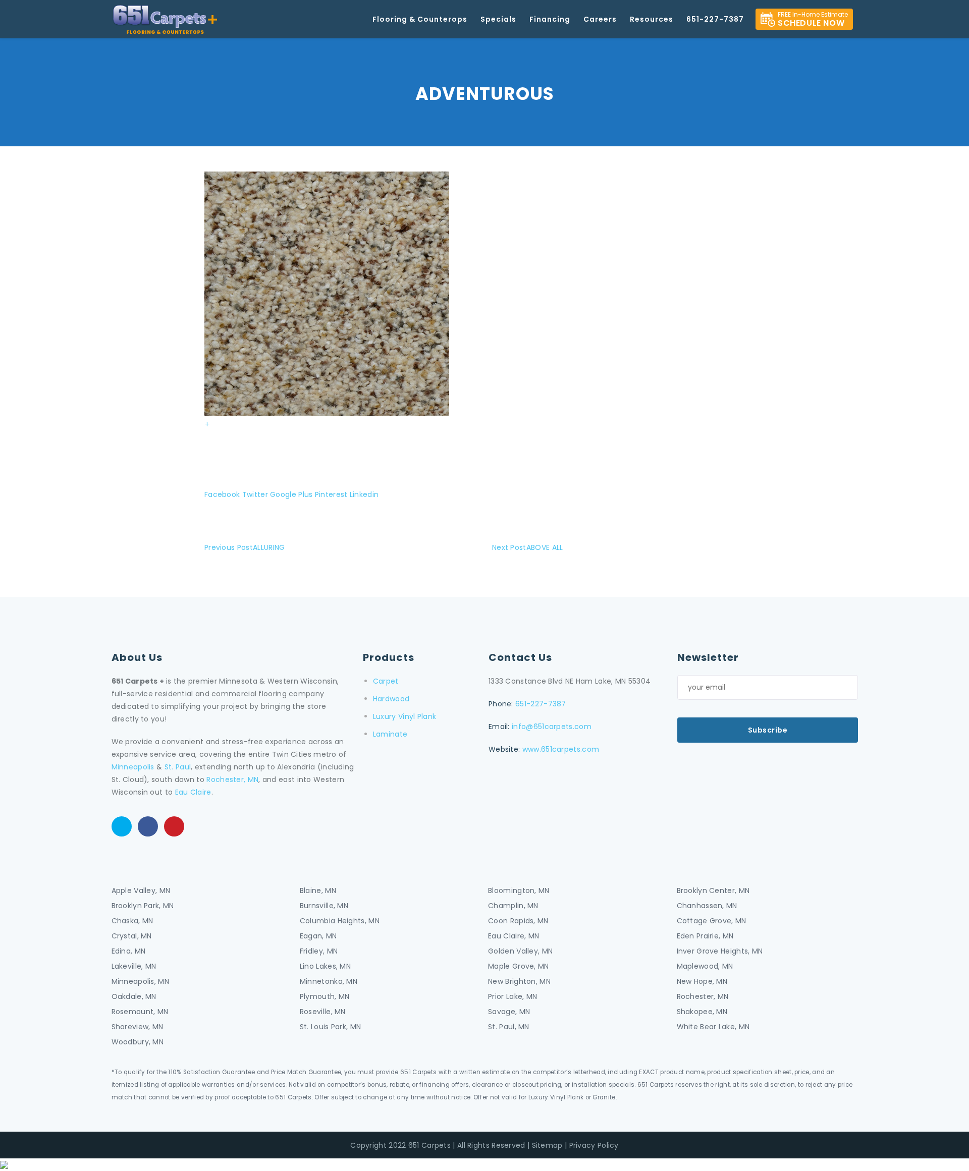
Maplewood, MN (705, 966)
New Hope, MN (702, 981)
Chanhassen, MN (707, 906)
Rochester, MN (232, 779)
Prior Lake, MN (512, 996)
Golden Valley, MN (520, 951)
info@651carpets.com (551, 726)
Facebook (222, 494)
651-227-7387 (540, 704)
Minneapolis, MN (141, 981)
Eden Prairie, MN (705, 936)
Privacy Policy (594, 1145)
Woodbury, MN (138, 1042)
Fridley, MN (319, 951)
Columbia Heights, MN (340, 921)
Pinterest (331, 494)
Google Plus (291, 494)
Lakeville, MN (134, 966)
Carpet (386, 681)
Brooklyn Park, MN (143, 906)
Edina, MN (129, 951)
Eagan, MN (318, 936)
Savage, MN (509, 1012)
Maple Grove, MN (518, 966)
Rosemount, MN (140, 1012)
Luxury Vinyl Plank (404, 716)
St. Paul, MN (508, 1027)
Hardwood (391, 699)
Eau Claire (193, 792)
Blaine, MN (318, 890)
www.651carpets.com (560, 749)
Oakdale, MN (134, 996)
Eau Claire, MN (513, 936)
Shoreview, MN (138, 1027)
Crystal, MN (132, 936)
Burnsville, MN (324, 906)
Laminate (390, 734)
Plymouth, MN (325, 996)
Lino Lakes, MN (325, 966)
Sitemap (547, 1145)
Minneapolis (133, 767)
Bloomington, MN (519, 890)
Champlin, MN (513, 906)
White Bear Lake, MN (713, 1027)
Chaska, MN (132, 921)
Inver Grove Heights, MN (720, 951)
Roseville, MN (323, 1012)
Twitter (255, 494)
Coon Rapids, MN (518, 921)
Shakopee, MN (702, 1012)
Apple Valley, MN (141, 890)
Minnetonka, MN (328, 981)
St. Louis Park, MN (330, 1027)
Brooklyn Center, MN (713, 890)
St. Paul (178, 767)
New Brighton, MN (519, 981)
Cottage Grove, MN (711, 921)
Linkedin (364, 494)
